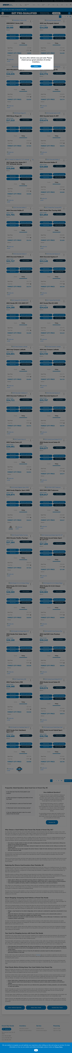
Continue (36, 66)
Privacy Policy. (59, 1047)
